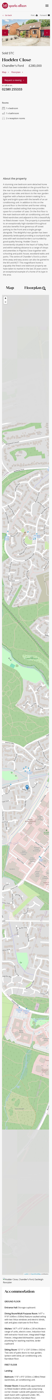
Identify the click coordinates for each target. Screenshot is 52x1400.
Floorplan (17, 72)
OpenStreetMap (36, 1274)
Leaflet (26, 1274)
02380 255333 (12, 89)
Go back (7, 15)
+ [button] (5, 298)
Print (34, 15)
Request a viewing (15, 80)
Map (5, 72)
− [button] (5, 302)
